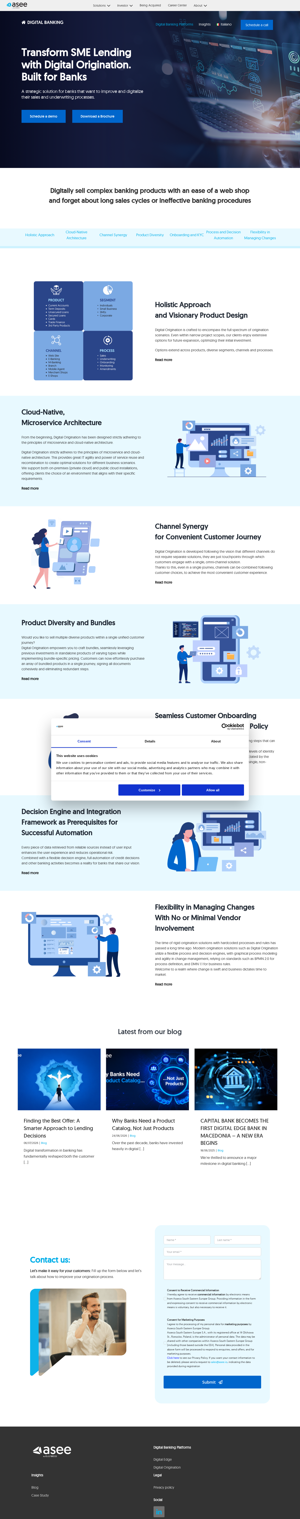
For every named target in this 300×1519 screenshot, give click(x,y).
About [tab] (216, 741)
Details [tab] (150, 741)
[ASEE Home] (15, 5)
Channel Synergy (113, 234)
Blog (44, 1143)
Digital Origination (167, 1467)
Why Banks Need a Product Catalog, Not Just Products (143, 1124)
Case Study (40, 1495)
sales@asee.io (219, 1362)
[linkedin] (159, 1511)
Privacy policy (164, 1487)
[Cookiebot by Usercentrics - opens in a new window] (225, 727)
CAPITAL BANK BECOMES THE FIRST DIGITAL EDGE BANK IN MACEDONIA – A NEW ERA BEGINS (235, 1131)
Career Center (177, 5)
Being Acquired (150, 5)
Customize (147, 790)
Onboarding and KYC (187, 234)
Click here (173, 1357)
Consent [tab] (84, 741)
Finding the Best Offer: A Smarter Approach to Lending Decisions (58, 1128)
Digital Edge (163, 1459)
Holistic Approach (39, 234)
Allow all (212, 790)
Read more (163, 359)
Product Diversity (150, 234)
